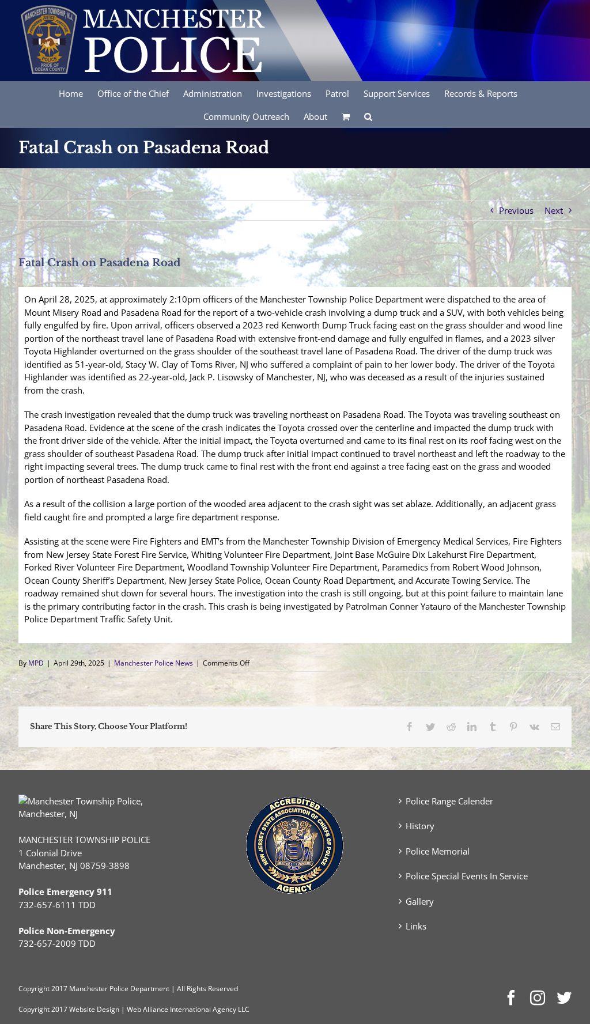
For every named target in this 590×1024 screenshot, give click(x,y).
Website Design (94, 1009)
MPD (36, 663)
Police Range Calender (449, 801)
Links (416, 926)
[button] (368, 115)
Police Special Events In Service (467, 876)
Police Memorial (438, 851)
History (420, 826)
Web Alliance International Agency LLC (188, 1009)
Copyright (34, 988)
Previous (516, 210)
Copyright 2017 (42, 1009)
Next (553, 210)
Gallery (420, 901)
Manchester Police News (153, 663)
